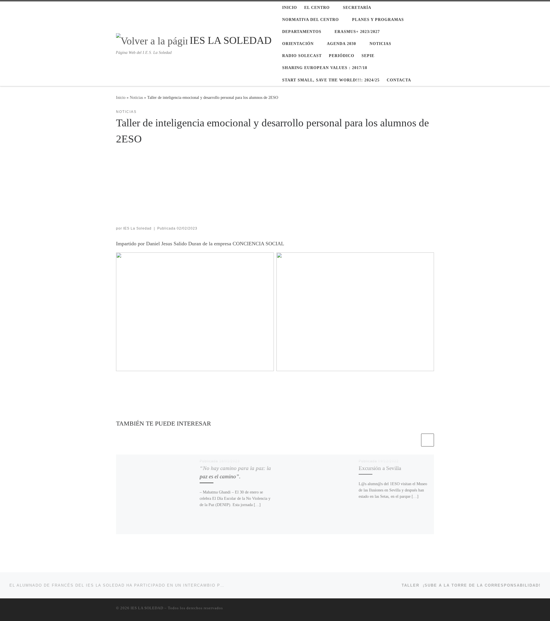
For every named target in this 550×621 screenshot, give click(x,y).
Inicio (120, 97)
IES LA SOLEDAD (147, 608)
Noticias (136, 97)
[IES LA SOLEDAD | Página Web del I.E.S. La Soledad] (152, 40)
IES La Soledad (137, 228)
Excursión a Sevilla (380, 468)
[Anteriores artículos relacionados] (413, 440)
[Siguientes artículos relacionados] (427, 440)
